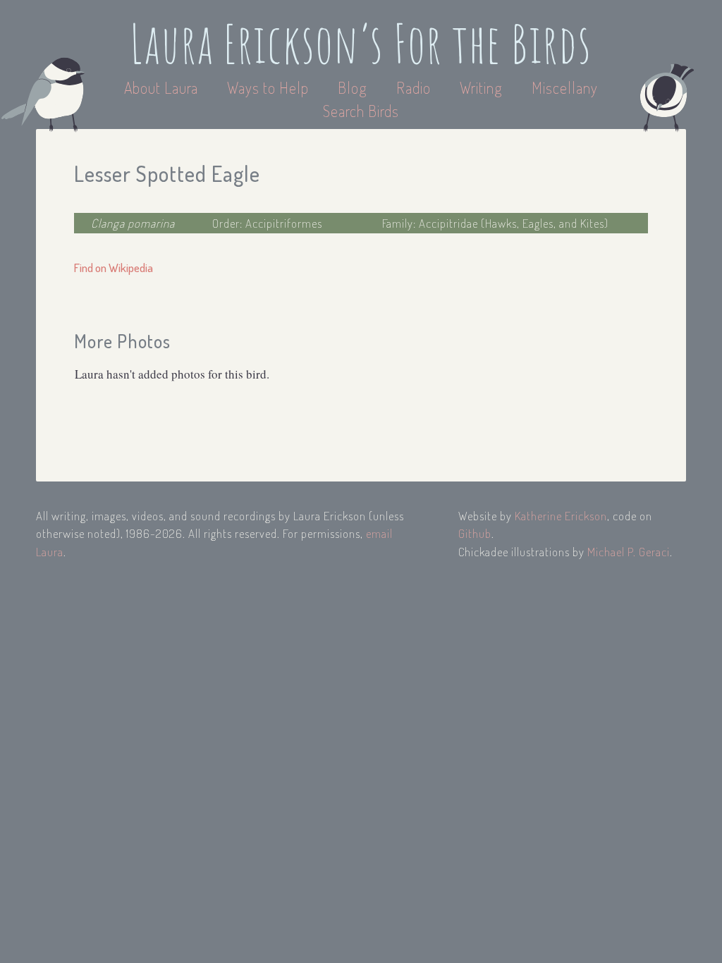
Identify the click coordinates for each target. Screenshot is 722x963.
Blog (352, 87)
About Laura (163, 87)
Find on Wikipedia (113, 267)
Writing (481, 87)
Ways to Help (269, 87)
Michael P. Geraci (628, 551)
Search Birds (361, 111)
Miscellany (565, 87)
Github (474, 533)
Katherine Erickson (561, 515)
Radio (415, 87)
